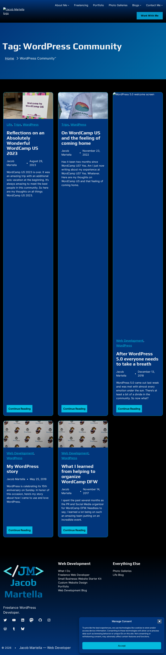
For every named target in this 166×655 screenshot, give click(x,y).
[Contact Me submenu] (162, 5)
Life (9, 124)
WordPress (31, 124)
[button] (159, 621)
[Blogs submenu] (140, 5)
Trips (17, 124)
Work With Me (150, 15)
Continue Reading (20, 409)
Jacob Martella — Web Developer (45, 648)
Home (9, 58)
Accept (121, 645)
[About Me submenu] (68, 5)
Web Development (129, 340)
